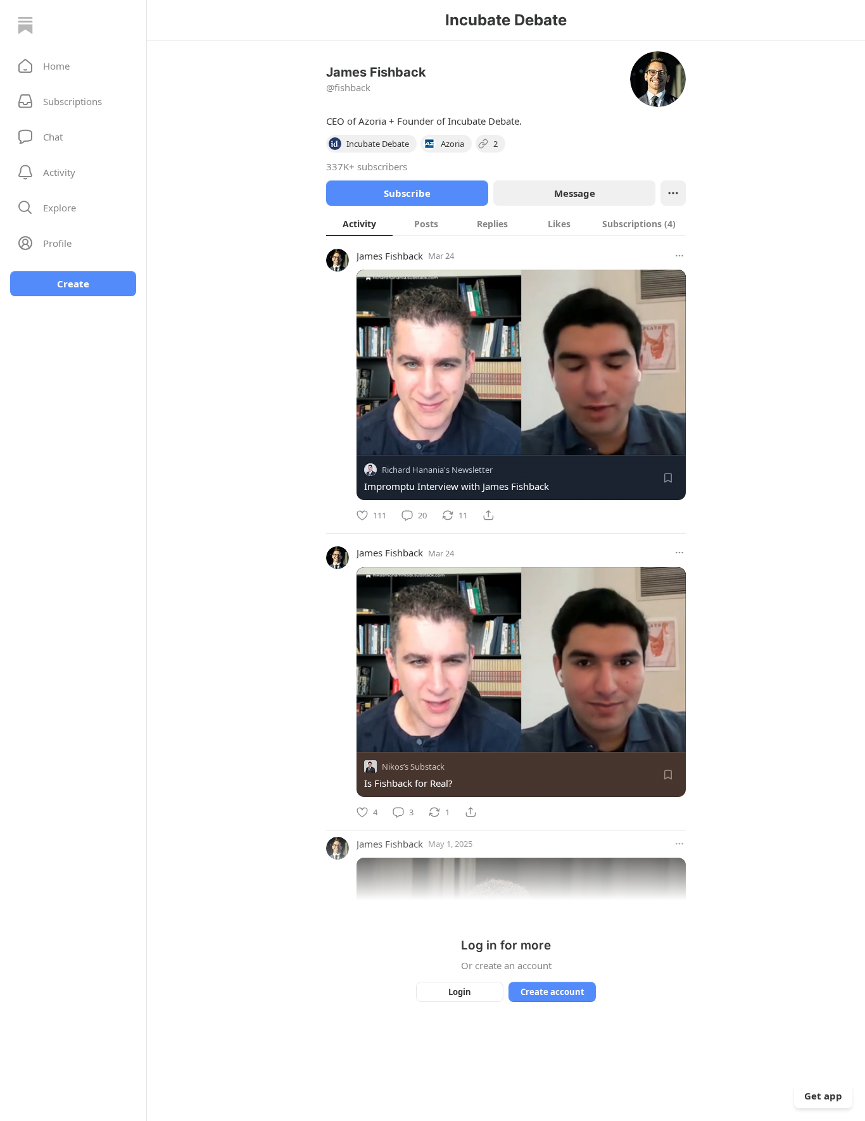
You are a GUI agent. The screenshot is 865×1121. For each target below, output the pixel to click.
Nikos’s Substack (413, 766)
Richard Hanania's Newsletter (437, 469)
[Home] (25, 25)
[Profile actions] (673, 193)
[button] (73, 66)
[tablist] (506, 223)
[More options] (679, 256)
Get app (823, 1095)
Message (574, 193)
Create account (552, 992)
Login (459, 992)
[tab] (359, 223)
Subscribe (407, 193)
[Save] (668, 478)
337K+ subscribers (366, 166)
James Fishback (390, 255)
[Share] (488, 515)
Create (73, 283)
